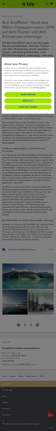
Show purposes (28, 94)
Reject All (28, 101)
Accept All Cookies (28, 107)
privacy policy (39, 87)
